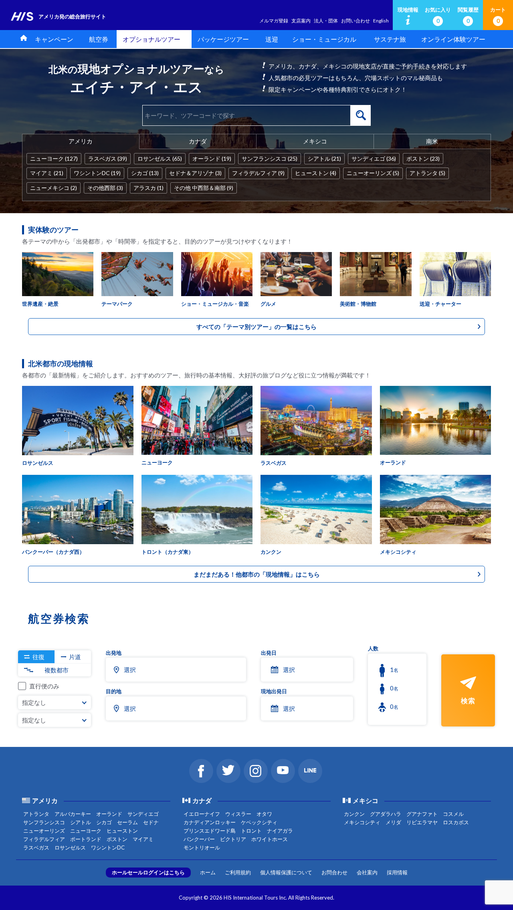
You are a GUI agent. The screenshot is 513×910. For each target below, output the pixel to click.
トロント (251, 830)
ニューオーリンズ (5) (373, 172)
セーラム (127, 822)
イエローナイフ (202, 814)
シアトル (80, 822)
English (381, 21)
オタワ (264, 814)
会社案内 (367, 872)
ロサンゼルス (70, 847)
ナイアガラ (280, 830)
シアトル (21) (324, 158)
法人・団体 (326, 21)
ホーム (208, 872)
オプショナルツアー (151, 39)
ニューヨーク (85, 830)
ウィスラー (238, 814)
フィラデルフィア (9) (258, 172)
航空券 (98, 39)
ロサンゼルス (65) (159, 158)
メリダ (393, 822)
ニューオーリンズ (44, 830)
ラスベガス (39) (107, 158)
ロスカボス (456, 822)
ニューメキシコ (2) (53, 187)
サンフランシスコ (44, 822)
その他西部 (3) (105, 187)
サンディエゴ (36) (373, 158)
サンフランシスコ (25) (269, 158)
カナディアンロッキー (210, 822)
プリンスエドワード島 (210, 830)
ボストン (117, 839)
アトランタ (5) (427, 172)
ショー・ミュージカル (324, 39)
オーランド (109, 814)
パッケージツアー (223, 39)
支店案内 (301, 21)
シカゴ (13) (145, 172)
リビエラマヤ (422, 822)
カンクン (354, 814)
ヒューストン (122, 830)
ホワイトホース (269, 839)
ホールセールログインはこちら (148, 872)
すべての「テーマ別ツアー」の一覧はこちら (256, 326)
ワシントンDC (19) (97, 172)
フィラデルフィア (44, 839)
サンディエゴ (143, 814)
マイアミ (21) (46, 172)
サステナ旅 (390, 39)
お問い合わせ (355, 21)
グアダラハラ (385, 814)
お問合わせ (334, 872)
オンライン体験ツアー (453, 39)
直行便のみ (44, 686)
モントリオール (202, 847)
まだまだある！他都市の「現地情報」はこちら (257, 574)
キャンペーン (54, 39)
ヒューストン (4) (315, 172)
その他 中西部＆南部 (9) (203, 187)
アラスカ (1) (148, 187)
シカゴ (104, 822)
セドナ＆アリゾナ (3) (195, 172)
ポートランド (85, 839)
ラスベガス (36, 847)
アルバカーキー (73, 814)
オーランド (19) (211, 158)
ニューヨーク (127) (54, 158)
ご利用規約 (238, 872)
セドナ (151, 822)
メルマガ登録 (273, 21)
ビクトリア (233, 839)
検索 (360, 115)
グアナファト (422, 814)
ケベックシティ (259, 822)
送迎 (271, 39)
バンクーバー (199, 839)
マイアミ (143, 839)
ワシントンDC (108, 847)
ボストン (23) (423, 158)
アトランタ (36, 814)
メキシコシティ (362, 822)
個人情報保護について (286, 872)
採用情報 (397, 872)
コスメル (453, 814)
